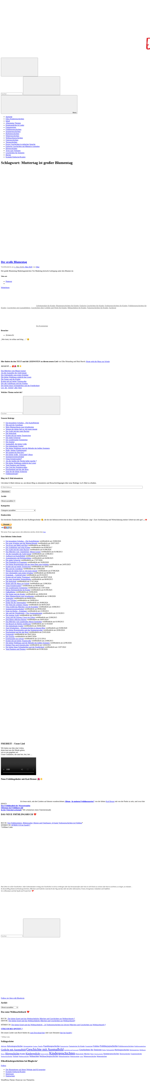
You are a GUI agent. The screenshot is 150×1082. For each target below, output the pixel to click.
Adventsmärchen (28, 1046)
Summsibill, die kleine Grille (16, 444)
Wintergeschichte (90, 1056)
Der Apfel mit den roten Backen (17, 431)
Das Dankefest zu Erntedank (16, 562)
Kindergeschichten (62, 1053)
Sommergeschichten (13, 132)
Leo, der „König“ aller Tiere (11, 388)
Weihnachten (34, 1056)
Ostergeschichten (12, 140)
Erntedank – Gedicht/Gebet (16, 575)
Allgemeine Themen (13, 123)
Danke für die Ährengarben (16, 603)
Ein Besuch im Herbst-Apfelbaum (18, 624)
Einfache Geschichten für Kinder (92, 306)
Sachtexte (112, 308)
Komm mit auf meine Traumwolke (13, 381)
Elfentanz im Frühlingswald (12, 808)
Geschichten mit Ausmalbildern (18, 308)
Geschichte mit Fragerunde (71, 1050)
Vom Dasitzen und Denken (16, 465)
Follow (3, 1066)
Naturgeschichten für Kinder (97, 308)
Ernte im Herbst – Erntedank (16, 611)
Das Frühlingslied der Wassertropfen (15, 806)
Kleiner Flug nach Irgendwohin (17, 645)
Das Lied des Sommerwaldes (16, 467)
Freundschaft (89, 1046)
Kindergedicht (33, 1053)
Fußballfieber (10, 592)
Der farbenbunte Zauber (14, 446)
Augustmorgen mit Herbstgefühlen (18, 558)
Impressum (10, 1074)
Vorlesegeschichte (6, 1056)
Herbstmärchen (134, 1050)
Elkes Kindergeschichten (15, 119)
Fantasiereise (64, 1046)
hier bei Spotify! (66, 1033)
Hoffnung (143, 1050)
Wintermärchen (102, 1056)
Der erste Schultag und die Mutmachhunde (21, 543)
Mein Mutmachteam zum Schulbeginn (20, 427)
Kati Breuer (110, 801)
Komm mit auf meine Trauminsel (18, 577)
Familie (40, 1046)
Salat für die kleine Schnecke (16, 472)
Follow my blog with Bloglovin (12, 998)
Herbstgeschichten (12, 134)
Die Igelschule (11, 433)
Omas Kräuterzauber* (14, 459)
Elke (37, 267)
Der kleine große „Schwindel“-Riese (19, 455)
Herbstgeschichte (122, 1050)
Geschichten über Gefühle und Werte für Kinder (49, 308)
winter (81, 1056)
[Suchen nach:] (12, 94)
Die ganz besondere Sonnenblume (18, 579)
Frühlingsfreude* (12, 474)
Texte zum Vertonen (13, 151)
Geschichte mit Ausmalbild (45, 1049)
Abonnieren (5, 491)
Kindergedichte (44, 1054)
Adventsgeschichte (15, 1046)
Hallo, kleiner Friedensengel (16, 450)
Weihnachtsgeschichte (48, 1056)
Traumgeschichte (136, 1054)
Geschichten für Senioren (15, 153)
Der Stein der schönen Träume (17, 605)
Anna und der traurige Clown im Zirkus (20, 617)
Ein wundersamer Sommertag (17, 440)
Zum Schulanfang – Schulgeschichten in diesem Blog (25, 628)
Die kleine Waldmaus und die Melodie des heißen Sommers (28, 448)
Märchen (87, 1054)
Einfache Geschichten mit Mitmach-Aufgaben (23, 146)
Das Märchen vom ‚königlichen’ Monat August (23, 552)
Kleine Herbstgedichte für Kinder (18, 590)
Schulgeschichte (98, 1054)
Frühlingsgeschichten (13, 129)
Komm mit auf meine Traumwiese (18, 436)
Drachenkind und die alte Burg (17, 469)
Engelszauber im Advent (15, 639)
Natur (92, 1054)
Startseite (9, 117)
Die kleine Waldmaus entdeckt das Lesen (16, 377)
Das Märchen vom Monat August (13, 371)
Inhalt (8, 121)
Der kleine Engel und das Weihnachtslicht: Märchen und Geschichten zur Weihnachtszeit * (41, 1019)
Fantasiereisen (11, 127)
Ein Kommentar (42, 326)
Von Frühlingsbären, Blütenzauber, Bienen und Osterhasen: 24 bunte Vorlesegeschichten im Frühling (44, 823)
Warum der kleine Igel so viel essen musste (21, 429)
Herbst (104, 1050)
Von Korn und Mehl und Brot (17, 545)
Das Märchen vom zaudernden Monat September (24, 622)
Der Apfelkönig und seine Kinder (18, 547)
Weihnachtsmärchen (64, 1056)
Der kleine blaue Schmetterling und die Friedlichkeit (20, 386)
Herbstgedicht (110, 1050)
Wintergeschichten (12, 136)
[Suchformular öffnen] (19, 67)
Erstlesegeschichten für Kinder (116, 306)
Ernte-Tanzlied (11, 600)
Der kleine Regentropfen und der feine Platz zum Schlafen (27, 564)
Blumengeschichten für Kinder (67, 306)
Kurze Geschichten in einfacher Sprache (20, 144)
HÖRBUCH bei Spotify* (20, 825)
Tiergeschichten (11, 142)
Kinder (22, 1054)
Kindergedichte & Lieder (15, 125)
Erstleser (35, 1046)
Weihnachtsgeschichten (14, 138)
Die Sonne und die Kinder (10, 379)
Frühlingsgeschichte (109, 1046)
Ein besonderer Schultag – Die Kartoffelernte (22, 423)
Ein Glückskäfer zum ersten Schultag (14, 375)
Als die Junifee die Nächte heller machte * (21, 461)
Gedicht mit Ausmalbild (13, 1049)
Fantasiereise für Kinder (77, 1046)
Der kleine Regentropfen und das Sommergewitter (24, 630)
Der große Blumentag (14, 261)
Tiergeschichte (125, 1054)
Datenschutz (10, 1076)
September (9, 598)
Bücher (8, 155)
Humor (3, 1054)
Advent (3, 1046)
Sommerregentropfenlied (15, 457)
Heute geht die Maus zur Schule (98, 361)
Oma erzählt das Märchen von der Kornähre (22, 607)
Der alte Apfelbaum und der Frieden (14, 383)
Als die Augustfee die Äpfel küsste (14, 373)
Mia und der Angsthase (14, 425)
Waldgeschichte (24, 1056)
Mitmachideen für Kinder (77, 308)
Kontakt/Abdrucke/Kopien (15, 157)
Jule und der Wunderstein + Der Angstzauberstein (24, 613)
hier (44, 532)
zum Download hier (37, 1033)
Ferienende (10, 634)
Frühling (96, 1046)
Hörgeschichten (11, 149)
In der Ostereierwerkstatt (11, 810)
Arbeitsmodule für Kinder (45, 306)
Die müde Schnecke (13, 438)
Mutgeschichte (79, 1054)
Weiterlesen (5, 288)
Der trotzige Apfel (12, 615)
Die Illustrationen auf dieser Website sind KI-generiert (25, 1070)
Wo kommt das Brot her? (15, 452)
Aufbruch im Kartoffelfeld (15, 556)
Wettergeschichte (74, 1056)
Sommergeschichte (111, 1054)
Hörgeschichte (12, 1053)
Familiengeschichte (51, 1046)
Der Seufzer (10, 442)
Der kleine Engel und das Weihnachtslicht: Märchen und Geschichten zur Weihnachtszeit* (42, 1021)
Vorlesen (15, 1056)
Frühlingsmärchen (140, 1046)
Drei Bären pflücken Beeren (16, 620)
